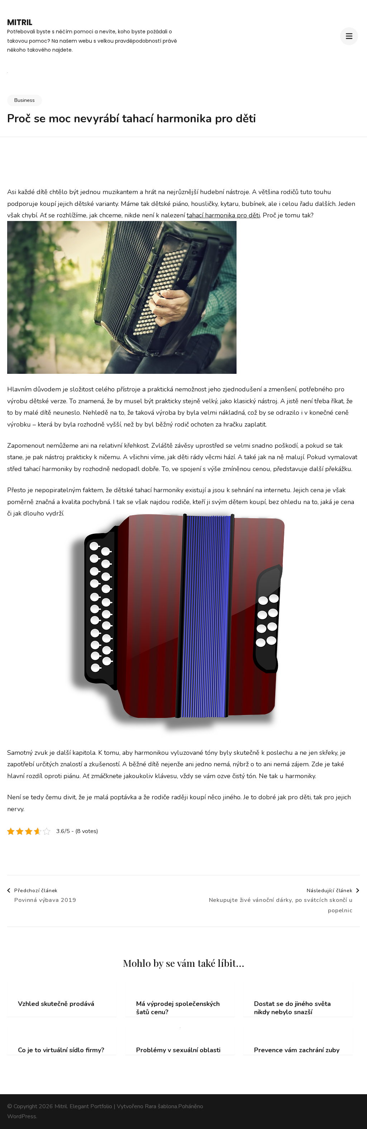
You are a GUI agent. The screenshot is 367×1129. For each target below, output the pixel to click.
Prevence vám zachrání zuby (296, 1050)
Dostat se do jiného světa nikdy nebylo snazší (292, 1008)
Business (24, 100)
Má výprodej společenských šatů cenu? (178, 1008)
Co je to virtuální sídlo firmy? (61, 1050)
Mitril (19, 22)
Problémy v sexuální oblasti (178, 1050)
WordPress (21, 1116)
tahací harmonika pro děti (223, 215)
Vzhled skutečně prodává (56, 1004)
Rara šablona (161, 1106)
